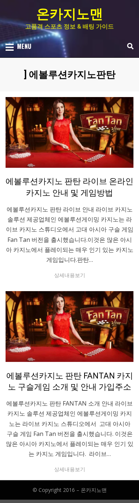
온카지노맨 (69, 14)
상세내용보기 (69, 275)
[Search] (128, 46)
